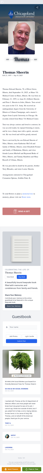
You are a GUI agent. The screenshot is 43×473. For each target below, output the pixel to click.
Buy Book (22, 277)
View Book (10, 277)
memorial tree (27, 193)
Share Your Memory (14, 306)
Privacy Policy (16, 464)
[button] (21, 364)
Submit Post (21, 341)
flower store (26, 197)
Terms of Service (27, 464)
